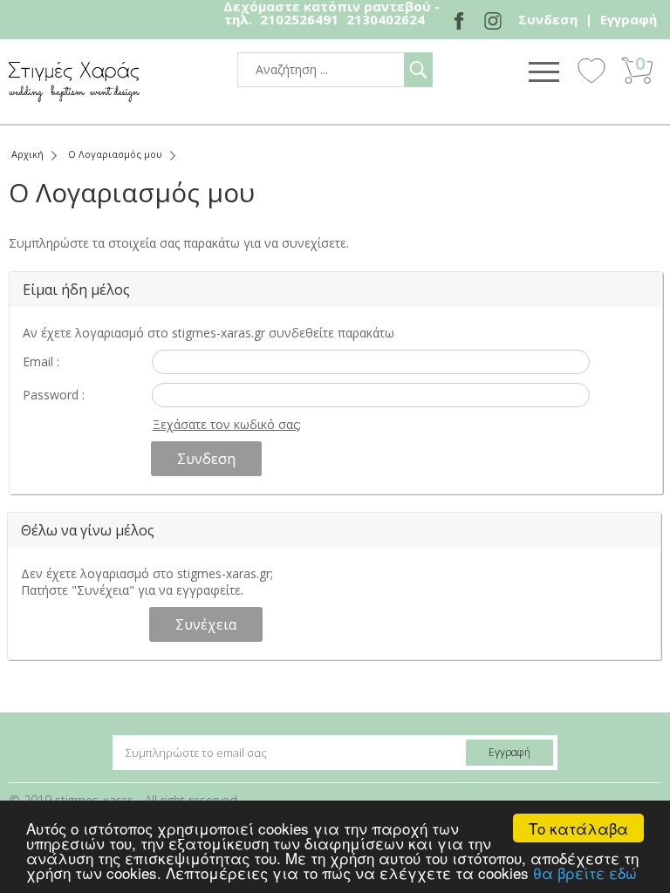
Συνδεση (548, 19)
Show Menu (543, 71)
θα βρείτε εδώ (585, 872)
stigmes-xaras (74, 81)
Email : (41, 361)
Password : (54, 394)
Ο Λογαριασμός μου (115, 153)
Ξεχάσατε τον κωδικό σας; (227, 424)
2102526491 (299, 19)
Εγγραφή (628, 19)
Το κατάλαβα (578, 828)
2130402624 (385, 19)
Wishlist (591, 70)
